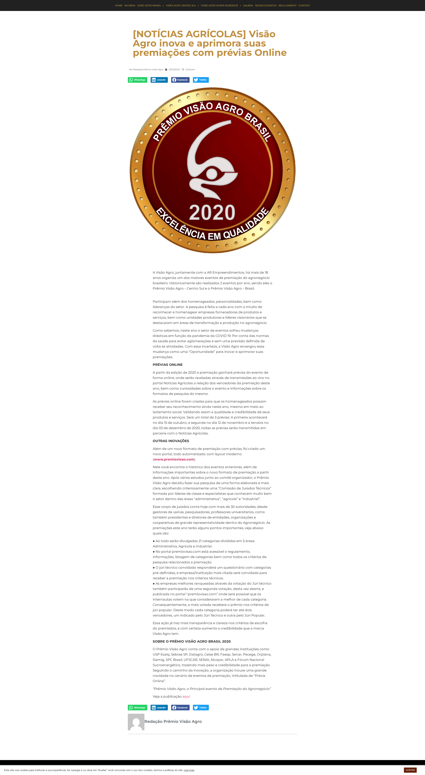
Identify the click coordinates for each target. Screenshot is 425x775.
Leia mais (189, 770)
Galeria (248, 5)
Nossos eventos (266, 5)
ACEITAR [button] (410, 770)
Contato (304, 5)
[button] (137, 80)
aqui (186, 696)
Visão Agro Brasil (149, 5)
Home (118, 5)
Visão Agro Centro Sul (181, 5)
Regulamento (287, 5)
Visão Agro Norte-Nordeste (219, 5)
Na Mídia (129, 5)
